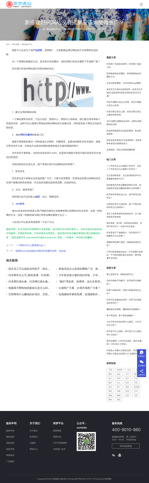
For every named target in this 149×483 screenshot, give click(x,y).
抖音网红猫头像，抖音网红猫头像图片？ (30, 281)
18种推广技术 (59, 449)
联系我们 (34, 436)
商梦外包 (57, 436)
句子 (127, 374)
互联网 (119, 370)
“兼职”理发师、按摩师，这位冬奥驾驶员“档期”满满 (80, 281)
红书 (136, 391)
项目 (118, 400)
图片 (136, 374)
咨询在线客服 (126, 446)
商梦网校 (57, 430)
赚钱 (118, 395)
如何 (118, 378)
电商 (110, 391)
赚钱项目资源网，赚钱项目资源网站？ (124, 309)
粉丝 (127, 391)
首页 (8, 44)
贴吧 (37, 196)
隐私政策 (10, 436)
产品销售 (37, 50)
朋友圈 (136, 387)
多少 (110, 378)
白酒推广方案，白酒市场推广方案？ (80, 287)
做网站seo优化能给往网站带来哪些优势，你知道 (40, 250)
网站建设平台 (53, 29)
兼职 (110, 374)
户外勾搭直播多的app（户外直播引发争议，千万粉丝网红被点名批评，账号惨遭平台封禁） (125, 254)
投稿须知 (10, 443)
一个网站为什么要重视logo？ (30, 245)
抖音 (110, 387)
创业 (118, 374)
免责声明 (10, 449)
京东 (129, 370)
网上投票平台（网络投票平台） (121, 274)
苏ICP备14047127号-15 (84, 479)
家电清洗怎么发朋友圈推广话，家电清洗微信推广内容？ (80, 268)
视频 (110, 395)
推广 (118, 387)
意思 (127, 383)
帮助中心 (34, 449)
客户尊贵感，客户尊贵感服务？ (121, 315)
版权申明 (10, 430)
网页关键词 (26, 134)
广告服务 (10, 461)
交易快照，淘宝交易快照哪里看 (121, 149)
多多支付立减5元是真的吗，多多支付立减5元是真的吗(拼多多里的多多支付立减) (124, 92)
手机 (136, 383)
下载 (110, 370)
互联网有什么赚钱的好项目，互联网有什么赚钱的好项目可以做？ (30, 294)
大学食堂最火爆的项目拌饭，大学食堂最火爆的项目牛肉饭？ (80, 275)
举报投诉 (10, 455)
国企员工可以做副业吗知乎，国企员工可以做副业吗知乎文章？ (30, 268)
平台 (136, 378)
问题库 (33, 443)
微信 (110, 383)
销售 (110, 400)
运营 (136, 395)
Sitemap (71, 479)
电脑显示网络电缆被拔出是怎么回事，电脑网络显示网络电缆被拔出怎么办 (30, 287)
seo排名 (20, 203)
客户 (127, 378)
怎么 (118, 383)
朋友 (127, 387)
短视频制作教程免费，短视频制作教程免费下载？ (80, 294)
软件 (127, 395)
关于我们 (34, 430)
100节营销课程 (60, 443)
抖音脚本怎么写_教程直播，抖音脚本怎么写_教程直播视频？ (30, 275)
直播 (118, 391)
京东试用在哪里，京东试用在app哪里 (124, 83)
